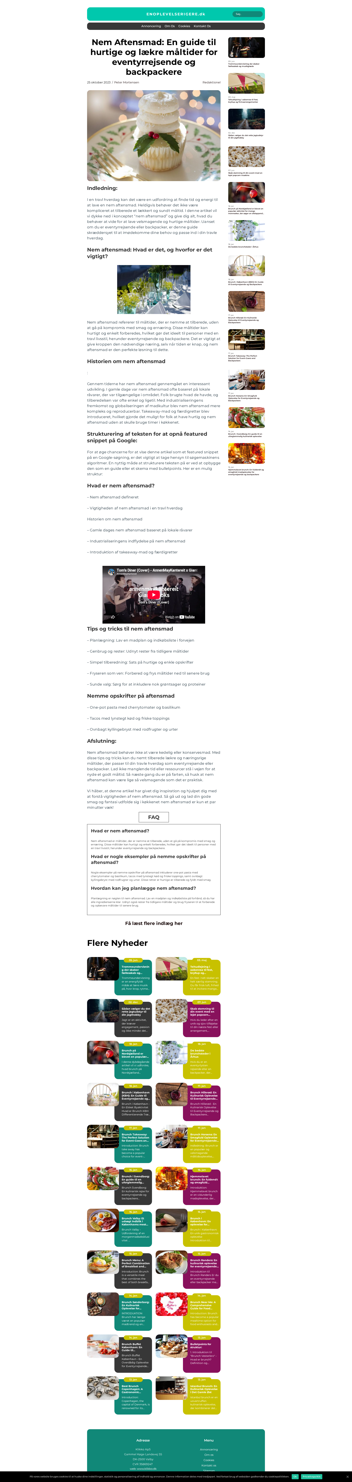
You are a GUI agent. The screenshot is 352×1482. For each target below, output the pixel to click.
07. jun (201, 1002)
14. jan (133, 1295)
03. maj (202, 960)
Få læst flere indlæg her (154, 923)
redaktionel (212, 82)
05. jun (133, 960)
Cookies (184, 26)
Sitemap (209, 1470)
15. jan (202, 1211)
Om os (170, 26)
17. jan (202, 1086)
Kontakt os (202, 26)
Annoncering (151, 26)
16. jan (133, 1169)
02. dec (133, 1002)
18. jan (133, 1044)
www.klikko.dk (147, 1468)
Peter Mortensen (126, 82)
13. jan (202, 1337)
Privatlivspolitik (311, 1476)
